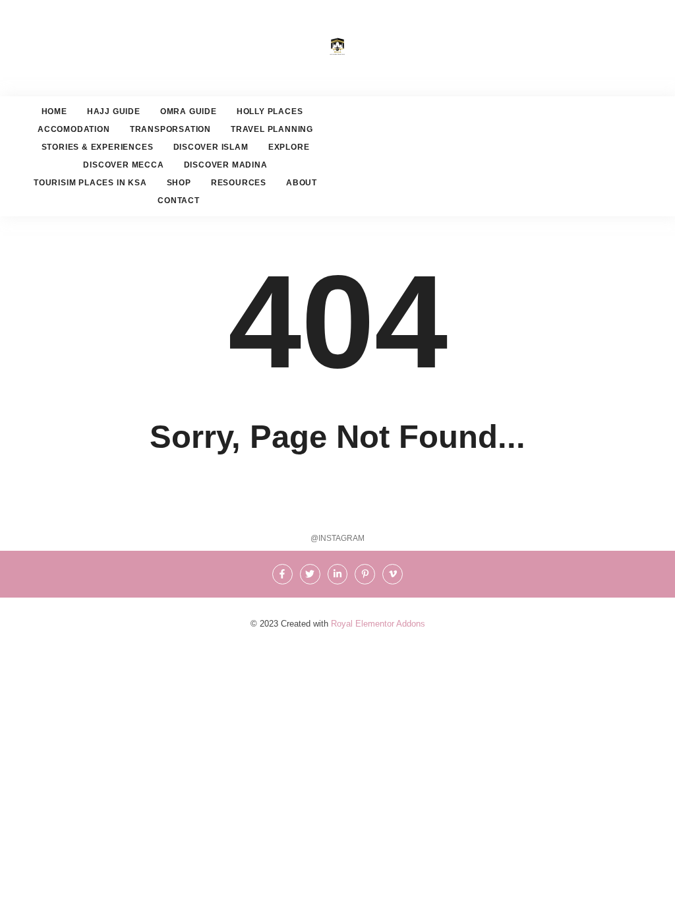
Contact (179, 200)
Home (54, 111)
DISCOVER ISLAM (211, 147)
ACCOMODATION (74, 129)
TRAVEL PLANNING (272, 129)
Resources (238, 182)
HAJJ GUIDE (113, 111)
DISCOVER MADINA (226, 165)
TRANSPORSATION (170, 129)
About (301, 182)
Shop (179, 182)
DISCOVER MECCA (123, 165)
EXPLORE (289, 147)
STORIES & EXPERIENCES (98, 147)
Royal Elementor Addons (378, 624)
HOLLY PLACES (270, 111)
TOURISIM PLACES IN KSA (90, 182)
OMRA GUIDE (188, 111)
